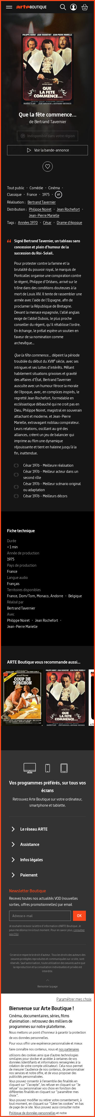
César (47, 222)
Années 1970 (28, 222)
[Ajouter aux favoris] (48, 166)
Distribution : (17, 209)
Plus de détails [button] (22, 697)
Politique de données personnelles (32, 1113)
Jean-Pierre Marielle (44, 215)
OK (79, 915)
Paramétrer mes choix (73, 999)
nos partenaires (69, 1049)
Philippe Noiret (40, 209)
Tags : (11, 222)
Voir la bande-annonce (51, 150)
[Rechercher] (61, 7)
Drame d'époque (69, 222)
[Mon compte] (73, 7)
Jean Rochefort (68, 209)
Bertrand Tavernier (42, 202)
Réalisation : (16, 202)
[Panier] (84, 7)
